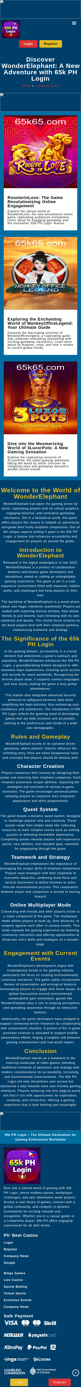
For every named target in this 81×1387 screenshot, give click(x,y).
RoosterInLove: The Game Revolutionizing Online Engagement (35, 201)
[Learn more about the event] (40, 9)
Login (8, 1242)
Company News (47, 85)
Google (9, 1262)
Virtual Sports (15, 1293)
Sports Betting (15, 1286)
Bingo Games (14, 1273)
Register (10, 1249)
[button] (74, 23)
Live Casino (13, 1280)
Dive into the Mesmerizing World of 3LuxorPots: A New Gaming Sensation (38, 447)
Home (26, 85)
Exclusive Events (18, 1300)
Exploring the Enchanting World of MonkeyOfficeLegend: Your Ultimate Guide (40, 323)
